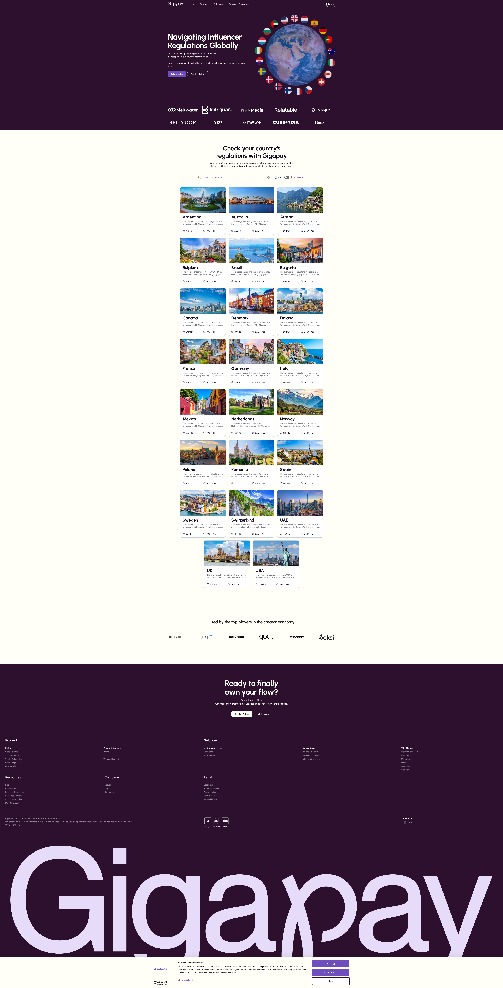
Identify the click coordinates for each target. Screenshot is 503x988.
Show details (184, 980)
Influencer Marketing (311, 755)
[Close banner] (355, 961)
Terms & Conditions (212, 788)
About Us (108, 785)
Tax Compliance (12, 755)
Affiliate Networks (310, 752)
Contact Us (109, 792)
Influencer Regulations (14, 792)
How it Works (406, 755)
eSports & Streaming (311, 759)
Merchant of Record (409, 752)
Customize (329, 972)
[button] (205, 4)
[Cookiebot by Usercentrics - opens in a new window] (160, 983)
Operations (406, 766)
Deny (331, 981)
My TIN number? (12, 803)
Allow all (331, 964)
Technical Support (111, 759)
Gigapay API (10, 766)
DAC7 (105, 755)
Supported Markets (13, 796)
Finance (404, 762)
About (194, 4)
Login (107, 788)
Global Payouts (11, 752)
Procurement (406, 770)
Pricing (232, 4)
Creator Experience (13, 762)
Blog (7, 785)
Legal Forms (209, 785)
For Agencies (209, 755)
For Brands (208, 752)
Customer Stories (12, 788)
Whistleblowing (210, 799)
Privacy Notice (210, 792)
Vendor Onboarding (13, 759)
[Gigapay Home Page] (175, 4)
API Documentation (13, 799)
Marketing (405, 759)
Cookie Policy (209, 796)
